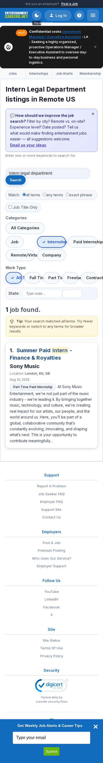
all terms (33, 195)
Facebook (51, 607)
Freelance (73, 277)
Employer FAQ (51, 501)
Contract (91, 277)
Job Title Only (25, 207)
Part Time (54, 277)
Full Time (35, 277)
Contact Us (51, 517)
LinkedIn (51, 599)
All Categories (25, 227)
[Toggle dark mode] (36, 15)
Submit (51, 751)
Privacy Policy (51, 656)
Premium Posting (51, 550)
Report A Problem (51, 486)
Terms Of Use (51, 648)
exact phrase (80, 195)
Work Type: (16, 267)
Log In (61, 15)
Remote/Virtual (23, 254)
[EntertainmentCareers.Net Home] (16, 15)
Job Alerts (64, 73)
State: (14, 293)
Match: (14, 195)
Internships (38, 73)
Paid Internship (85, 241)
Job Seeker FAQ (51, 494)
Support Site (51, 509)
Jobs (12, 73)
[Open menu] (93, 15)
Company (51, 254)
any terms (54, 195)
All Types (19, 277)
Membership (90, 73)
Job (14, 241)
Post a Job (69, 4)
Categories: (16, 218)
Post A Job (51, 543)
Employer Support (51, 566)
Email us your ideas (28, 145)
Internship (57, 241)
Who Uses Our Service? (51, 558)
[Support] (79, 15)
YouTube (51, 591)
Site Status (51, 640)
